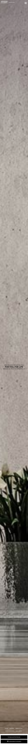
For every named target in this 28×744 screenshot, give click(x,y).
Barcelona (19, 728)
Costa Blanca (9, 731)
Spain (6, 728)
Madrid (12, 728)
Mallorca (19, 731)
